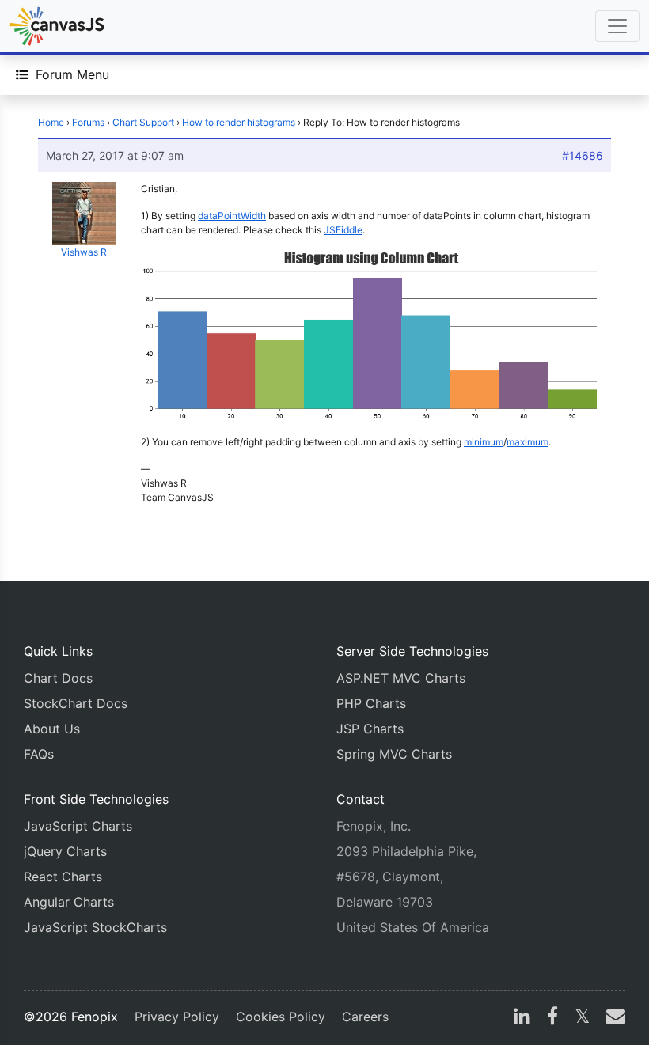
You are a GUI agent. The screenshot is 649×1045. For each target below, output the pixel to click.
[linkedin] (522, 1018)
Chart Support (143, 122)
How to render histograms (238, 122)
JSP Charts (370, 728)
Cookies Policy (280, 1016)
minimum (483, 442)
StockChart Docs (75, 703)
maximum (527, 442)
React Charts (63, 876)
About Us (52, 728)
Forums (88, 122)
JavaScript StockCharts (95, 927)
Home (51, 122)
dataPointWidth (232, 215)
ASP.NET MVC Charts (400, 678)
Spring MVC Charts (394, 754)
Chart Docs (58, 678)
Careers (365, 1016)
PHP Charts (371, 703)
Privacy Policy (177, 1016)
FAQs (39, 754)
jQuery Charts (65, 851)
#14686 (582, 155)
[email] (612, 1018)
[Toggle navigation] (617, 26)
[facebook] (552, 1018)
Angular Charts (69, 902)
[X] (582, 1018)
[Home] (56, 26)
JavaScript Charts (78, 826)
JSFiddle (343, 230)
